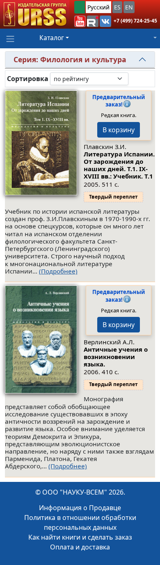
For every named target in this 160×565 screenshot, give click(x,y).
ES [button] (117, 7)
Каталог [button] (51, 37)
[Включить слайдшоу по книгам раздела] (135, 78)
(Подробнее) (58, 271)
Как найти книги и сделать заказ (80, 537)
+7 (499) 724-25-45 (135, 20)
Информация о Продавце (80, 507)
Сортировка (27, 79)
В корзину (119, 129)
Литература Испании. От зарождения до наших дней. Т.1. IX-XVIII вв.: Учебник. (119, 165)
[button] (80, 21)
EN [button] (129, 7)
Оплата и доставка (80, 546)
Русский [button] (98, 7)
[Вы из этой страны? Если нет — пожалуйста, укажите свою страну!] (79, 7)
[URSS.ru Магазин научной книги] (34, 14)
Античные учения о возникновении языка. (116, 356)
